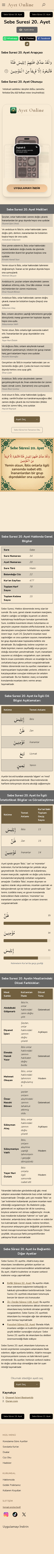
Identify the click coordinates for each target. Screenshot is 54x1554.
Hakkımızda (9, 1479)
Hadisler (7, 1463)
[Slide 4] (25, 180)
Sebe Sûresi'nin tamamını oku (27, 430)
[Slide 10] (33, 180)
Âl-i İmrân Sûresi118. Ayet (22, 1302)
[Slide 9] (32, 180)
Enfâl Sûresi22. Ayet (19, 1283)
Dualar (6, 1452)
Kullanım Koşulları (12, 1490)
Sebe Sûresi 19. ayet (13, 14)
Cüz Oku (7, 1457)
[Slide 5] (26, 180)
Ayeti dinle (29, 29)
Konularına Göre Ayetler (15, 1441)
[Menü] (3, 5)
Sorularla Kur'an (11, 1446)
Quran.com (12, 1401)
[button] (6, 1514)
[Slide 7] (29, 180)
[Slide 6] (27, 180)
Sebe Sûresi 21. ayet (41, 14)
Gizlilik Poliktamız (12, 1485)
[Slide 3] (23, 180)
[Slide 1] (20, 180)
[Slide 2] (21, 180)
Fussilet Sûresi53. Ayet (21, 1324)
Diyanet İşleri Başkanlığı (19, 1397)
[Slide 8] (31, 180)
